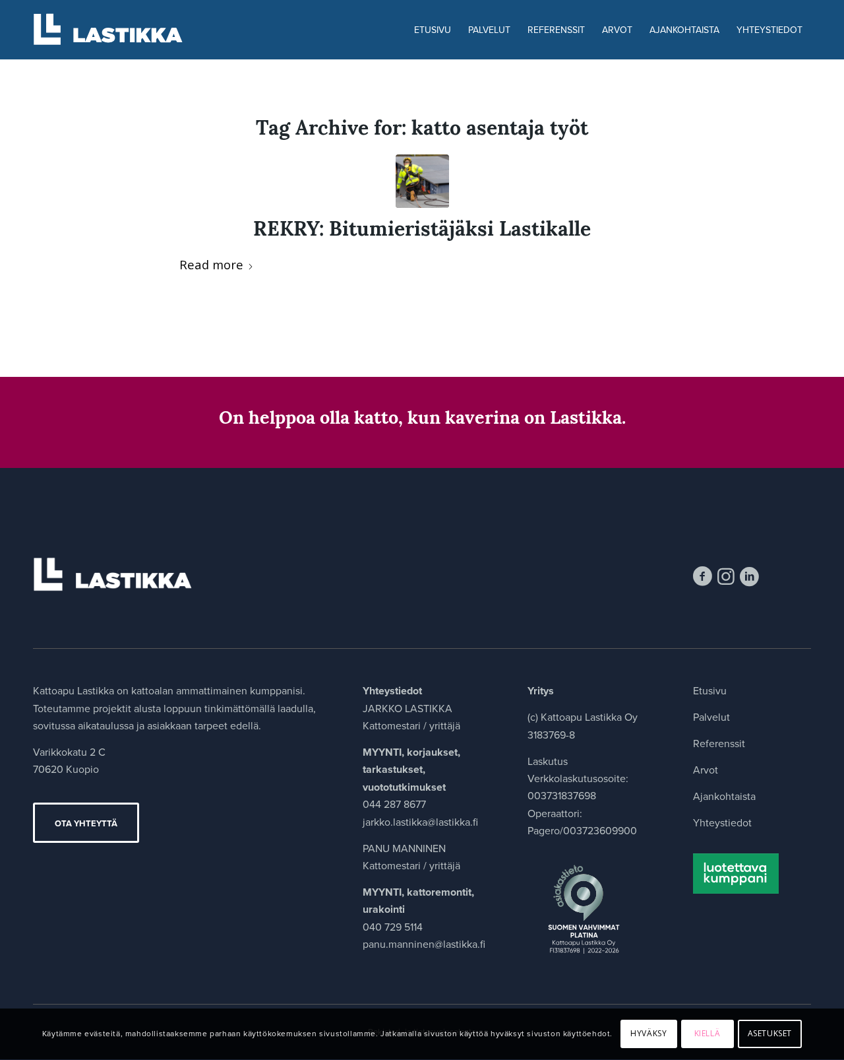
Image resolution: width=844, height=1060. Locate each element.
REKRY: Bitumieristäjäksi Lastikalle (422, 230)
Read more (211, 264)
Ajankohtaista (724, 796)
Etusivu (710, 690)
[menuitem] (433, 29)
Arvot (705, 770)
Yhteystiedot (722, 822)
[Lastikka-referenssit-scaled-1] (422, 181)
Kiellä (707, 1034)
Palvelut (711, 717)
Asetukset (770, 1034)
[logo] (116, 29)
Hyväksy (648, 1034)
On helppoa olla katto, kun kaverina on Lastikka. (422, 419)
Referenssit (719, 743)
